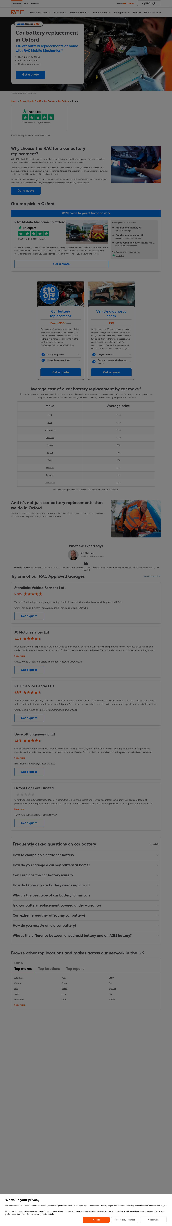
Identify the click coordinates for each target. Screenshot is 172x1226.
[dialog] (86, 1210)
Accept (96, 1220)
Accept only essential (125, 1220)
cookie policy (39, 1214)
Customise (153, 1220)
